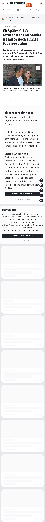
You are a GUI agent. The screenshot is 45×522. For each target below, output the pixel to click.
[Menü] (3, 3)
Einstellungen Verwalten (22, 199)
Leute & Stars (9, 26)
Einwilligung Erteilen (22, 194)
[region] (22, 10)
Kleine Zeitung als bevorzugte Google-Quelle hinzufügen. (23, 19)
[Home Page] (16, 3)
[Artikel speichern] (41, 190)
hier (10, 188)
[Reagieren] (41, 180)
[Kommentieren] (41, 185)
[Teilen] (41, 195)
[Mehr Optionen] (41, 200)
